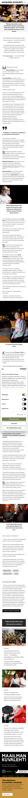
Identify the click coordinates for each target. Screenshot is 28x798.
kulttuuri (16, 570)
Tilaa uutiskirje (6, 794)
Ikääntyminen (7, 570)
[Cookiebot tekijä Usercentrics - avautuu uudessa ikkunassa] (20, 369)
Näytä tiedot (20, 414)
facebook (4, 776)
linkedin (22, 776)
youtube (17, 776)
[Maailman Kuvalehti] (14, 761)
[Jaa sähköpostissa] (21, 64)
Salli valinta (14, 423)
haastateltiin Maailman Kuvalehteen (10, 166)
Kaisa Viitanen (9, 56)
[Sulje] (25, 780)
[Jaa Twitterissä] (7, 64)
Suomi (16, 574)
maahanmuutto (8, 574)
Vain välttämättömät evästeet (14, 428)
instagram (11, 776)
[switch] (24, 399)
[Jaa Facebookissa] (16, 64)
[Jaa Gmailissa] (12, 64)
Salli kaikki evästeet (14, 419)
